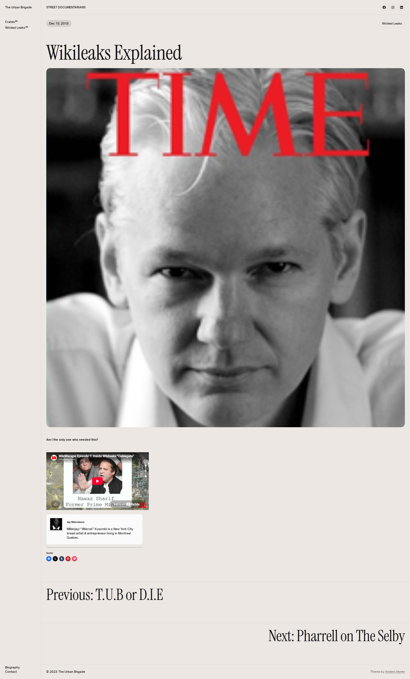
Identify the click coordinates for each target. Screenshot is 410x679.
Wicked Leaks (15, 28)
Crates (10, 22)
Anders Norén (395, 672)
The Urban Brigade (18, 7)
